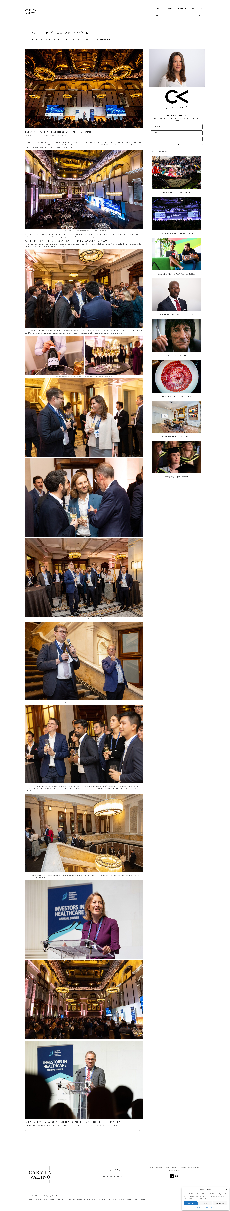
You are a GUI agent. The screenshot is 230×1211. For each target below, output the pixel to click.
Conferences (41, 39)
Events (31, 39)
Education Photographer (139, 1199)
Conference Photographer (47, 1199)
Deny (205, 1203)
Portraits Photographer (89, 1199)
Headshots (62, 39)
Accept (190, 1203)
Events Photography (50, 135)
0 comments (62, 135)
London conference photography (176, 233)
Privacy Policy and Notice (208, 1207)
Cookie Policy (199, 1207)
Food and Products (86, 39)
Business (159, 8)
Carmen (29, 135)
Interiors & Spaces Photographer (123, 1199)
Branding (52, 39)
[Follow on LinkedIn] (172, 1176)
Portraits (72, 39)
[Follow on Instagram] (176, 1176)
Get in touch (115, 1169)
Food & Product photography (176, 396)
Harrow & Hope (93, 376)
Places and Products (186, 8)
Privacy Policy (55, 1196)
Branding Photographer (61, 1199)
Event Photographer (34, 1199)
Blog (158, 15)
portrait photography (177, 356)
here (78, 1125)
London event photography (176, 192)
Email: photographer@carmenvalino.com (115, 1176)
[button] (226, 1189)
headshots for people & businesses (177, 315)
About (202, 8)
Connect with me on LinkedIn (176, 107)
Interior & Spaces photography (177, 436)
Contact (201, 15)
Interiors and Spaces (104, 39)
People (170, 8)
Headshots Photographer (75, 1199)
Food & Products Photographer (104, 1199)
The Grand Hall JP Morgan (64, 142)
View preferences (220, 1203)
